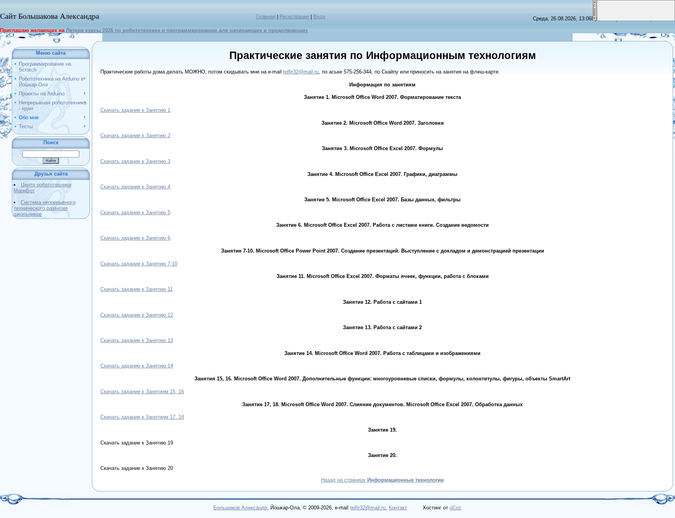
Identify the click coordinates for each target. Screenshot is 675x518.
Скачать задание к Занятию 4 (135, 187)
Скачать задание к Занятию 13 (136, 340)
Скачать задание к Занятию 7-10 (138, 264)
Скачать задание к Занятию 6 (135, 238)
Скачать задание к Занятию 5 (135, 212)
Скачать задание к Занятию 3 (135, 161)
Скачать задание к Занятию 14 (136, 366)
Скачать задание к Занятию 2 (135, 135)
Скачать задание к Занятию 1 (135, 110)
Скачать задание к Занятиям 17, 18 (142, 417)
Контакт (398, 508)
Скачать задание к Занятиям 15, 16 (142, 391)
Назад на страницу (382, 480)
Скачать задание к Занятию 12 (136, 315)
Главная (265, 17)
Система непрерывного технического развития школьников (44, 208)
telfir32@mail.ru (301, 72)
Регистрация (294, 17)
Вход (319, 17)
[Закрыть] (594, 3)
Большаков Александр (240, 508)
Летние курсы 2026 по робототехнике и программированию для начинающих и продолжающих (187, 30)
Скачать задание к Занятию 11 (136, 289)
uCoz (455, 508)
